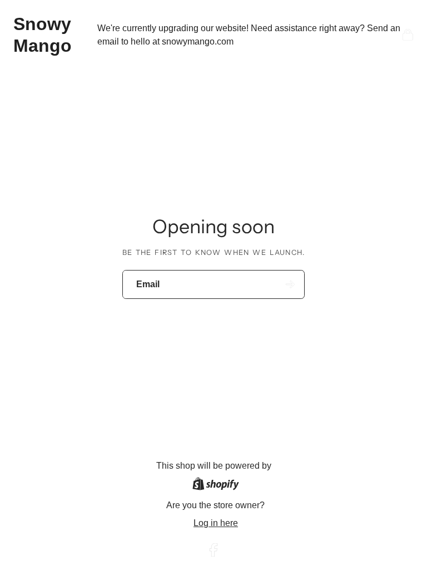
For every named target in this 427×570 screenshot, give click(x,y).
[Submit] (290, 284)
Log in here (215, 523)
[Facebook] (213, 550)
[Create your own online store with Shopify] (215, 485)
